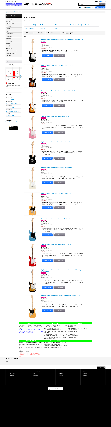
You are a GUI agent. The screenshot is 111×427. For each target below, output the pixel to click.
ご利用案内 (85, 373)
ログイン (81, 7)
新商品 (34, 373)
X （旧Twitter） (61, 373)
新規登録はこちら (89, 7)
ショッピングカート (12, 375)
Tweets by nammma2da (11, 122)
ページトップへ (102, 367)
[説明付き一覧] (71, 33)
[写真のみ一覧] (68, 33)
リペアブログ (60, 375)
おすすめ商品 (35, 375)
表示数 (27, 32)
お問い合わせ (85, 375)
